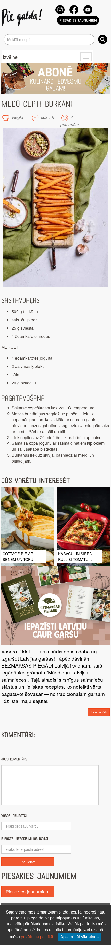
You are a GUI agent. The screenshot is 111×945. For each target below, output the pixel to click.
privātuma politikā (37, 937)
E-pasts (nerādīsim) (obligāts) (24, 839)
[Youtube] (87, 9)
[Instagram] (60, 9)
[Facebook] (73, 9)
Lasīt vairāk (99, 712)
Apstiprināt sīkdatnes (79, 937)
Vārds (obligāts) (14, 816)
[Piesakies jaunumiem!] (78, 20)
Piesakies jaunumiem (28, 891)
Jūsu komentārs (14, 759)
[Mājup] (22, 17)
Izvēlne (10, 56)
